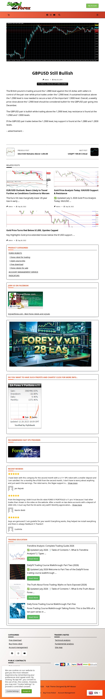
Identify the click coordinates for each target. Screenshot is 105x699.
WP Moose (71, 686)
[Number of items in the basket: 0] (8, 15)
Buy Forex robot (15, 644)
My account (92, 6)
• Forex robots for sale (18, 268)
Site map (58, 647)
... (18, 201)
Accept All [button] (26, 691)
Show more (72, 483)
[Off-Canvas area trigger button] (97, 15)
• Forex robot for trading (19, 257)
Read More (33, 558)
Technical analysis (62, 640)
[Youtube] (54, 15)
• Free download (16, 264)
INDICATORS (14, 275)
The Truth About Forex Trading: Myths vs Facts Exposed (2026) (57, 584)
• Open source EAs (17, 261)
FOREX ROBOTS (15, 253)
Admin (47, 80)
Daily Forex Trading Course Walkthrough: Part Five (51, 604)
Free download (15, 640)
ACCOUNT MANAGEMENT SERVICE (23, 272)
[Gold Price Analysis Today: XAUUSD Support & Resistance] (76, 179)
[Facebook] (47, 15)
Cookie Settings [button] (13, 691)
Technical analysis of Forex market (52, 84)
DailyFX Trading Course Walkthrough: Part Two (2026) (53, 565)
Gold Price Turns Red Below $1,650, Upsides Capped (32, 230)
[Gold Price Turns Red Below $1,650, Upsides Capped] (52, 219)
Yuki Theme (51, 686)
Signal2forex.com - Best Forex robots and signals (29, 314)
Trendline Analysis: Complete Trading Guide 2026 (50, 545)
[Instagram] (50, 15)
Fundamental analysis (64, 644)
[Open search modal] (59, 15)
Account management (18, 647)
